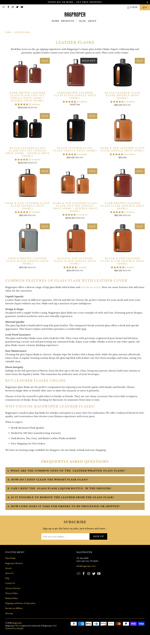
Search (8, 568)
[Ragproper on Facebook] (8, 7)
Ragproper (17, 623)
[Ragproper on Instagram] (12, 7)
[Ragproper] (75, 15)
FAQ (7, 578)
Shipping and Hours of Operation (20, 603)
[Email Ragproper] (3, 7)
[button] (69, 21)
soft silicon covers (91, 287)
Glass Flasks (10, 558)
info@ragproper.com (86, 566)
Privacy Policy (11, 593)
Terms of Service (13, 588)
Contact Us (10, 583)
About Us (9, 573)
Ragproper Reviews (14, 563)
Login (134, 7)
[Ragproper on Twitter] (17, 7)
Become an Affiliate (14, 608)
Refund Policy (11, 598)
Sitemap (9, 613)
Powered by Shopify (14, 628)
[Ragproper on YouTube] (22, 7)
